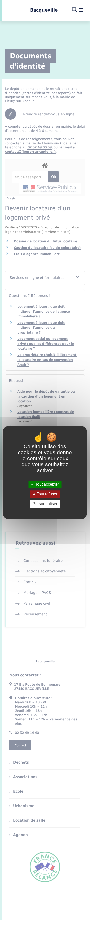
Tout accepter (46, 484)
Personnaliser (45, 504)
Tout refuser (47, 494)
